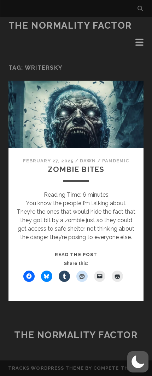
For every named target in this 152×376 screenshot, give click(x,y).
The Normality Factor (70, 25)
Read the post (76, 254)
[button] (137, 361)
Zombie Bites (76, 169)
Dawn (88, 160)
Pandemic (115, 160)
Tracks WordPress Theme (46, 368)
